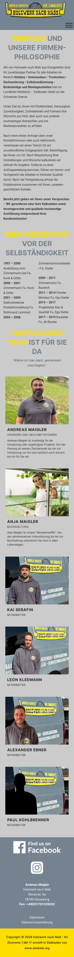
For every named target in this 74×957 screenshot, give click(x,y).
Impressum (37, 917)
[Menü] (69, 25)
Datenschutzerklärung (37, 922)
